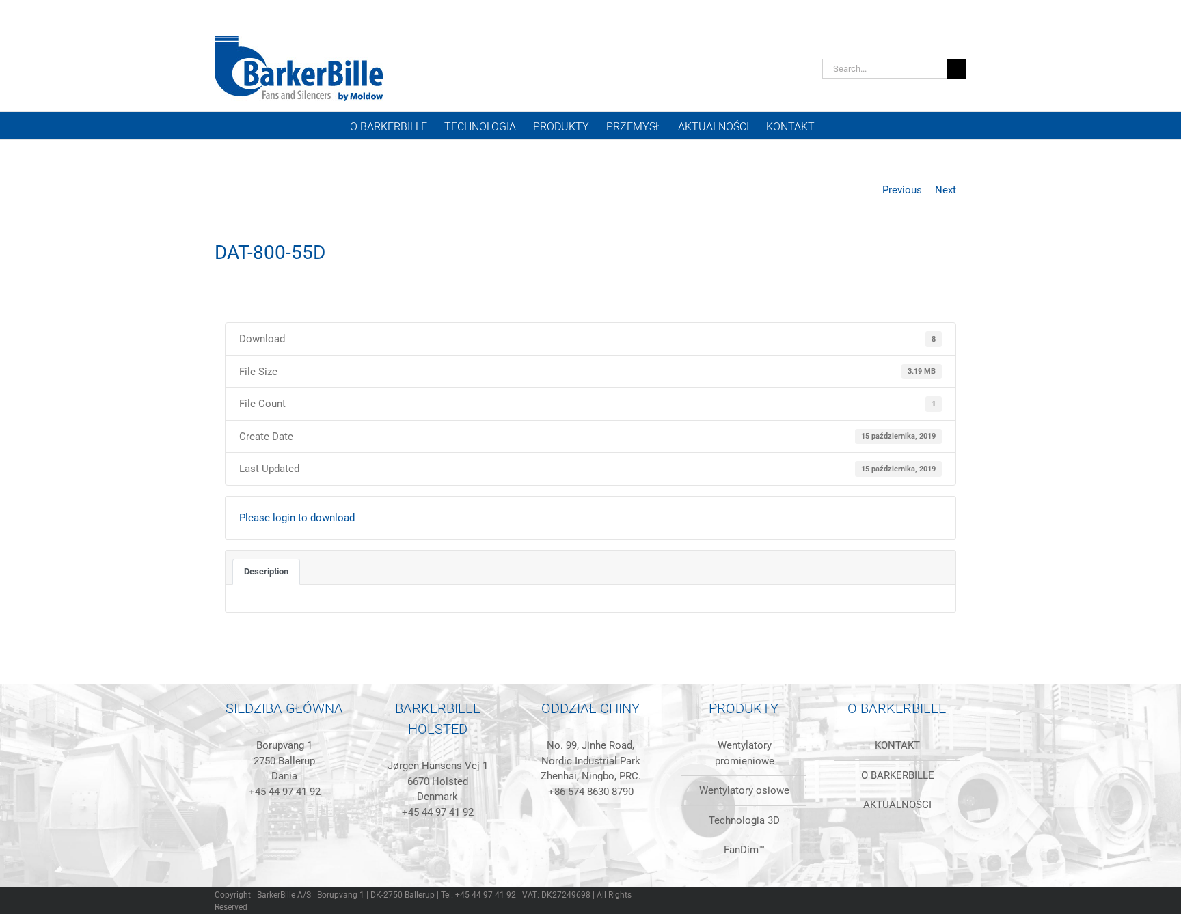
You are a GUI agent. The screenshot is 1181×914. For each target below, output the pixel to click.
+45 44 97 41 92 (285, 792)
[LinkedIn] (257, 858)
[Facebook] (275, 858)
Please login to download (297, 518)
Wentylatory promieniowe (744, 753)
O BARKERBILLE (897, 775)
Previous (902, 190)
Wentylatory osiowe (744, 790)
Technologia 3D (744, 820)
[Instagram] (294, 858)
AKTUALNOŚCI (897, 805)
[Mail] (312, 858)
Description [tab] (266, 571)
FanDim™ (744, 850)
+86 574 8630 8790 (591, 792)
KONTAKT (897, 745)
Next (945, 190)
